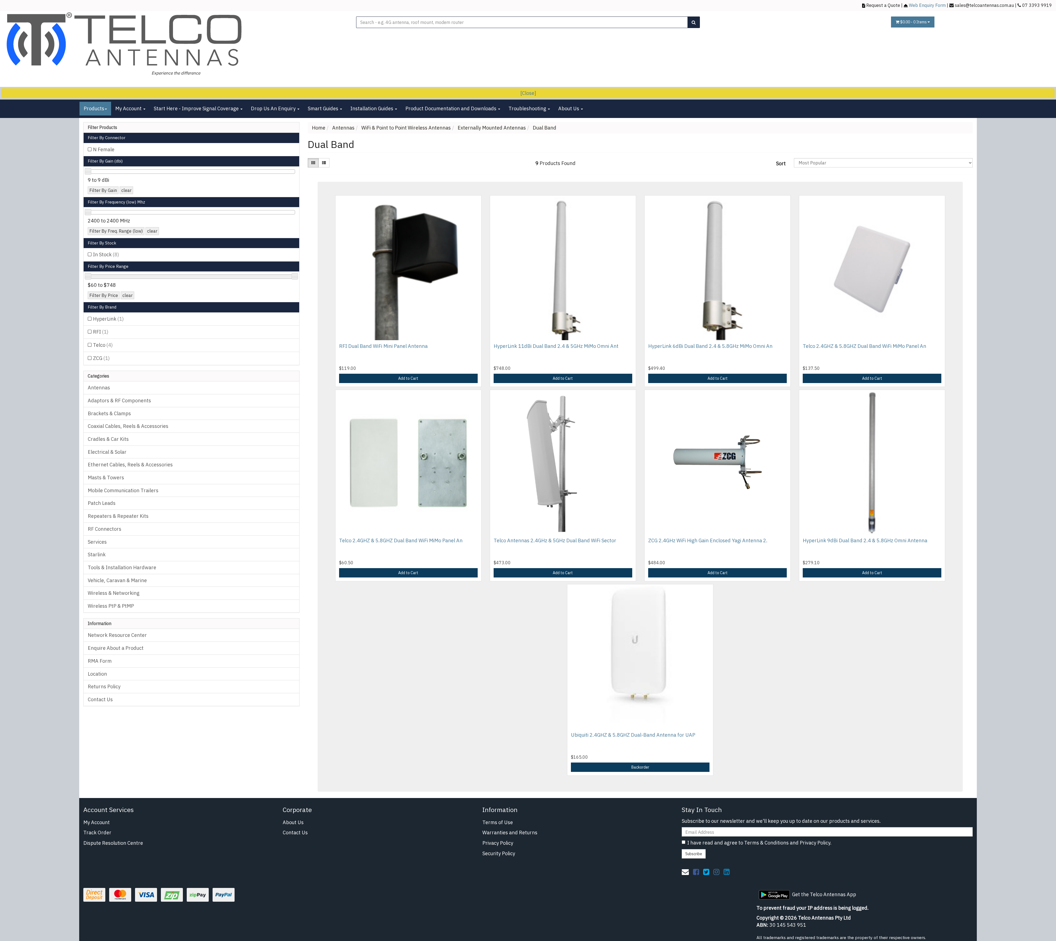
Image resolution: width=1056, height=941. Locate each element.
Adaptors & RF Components (119, 400)
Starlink (97, 554)
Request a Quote (883, 5)
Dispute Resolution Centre (113, 843)
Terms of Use (497, 822)
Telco (103, 345)
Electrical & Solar (107, 452)
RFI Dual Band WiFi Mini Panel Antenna (383, 346)
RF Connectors (104, 529)
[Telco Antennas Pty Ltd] (125, 40)
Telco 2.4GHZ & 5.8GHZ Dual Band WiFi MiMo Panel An (864, 346)
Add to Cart (408, 378)
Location (97, 674)
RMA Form (100, 661)
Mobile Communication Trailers (123, 490)
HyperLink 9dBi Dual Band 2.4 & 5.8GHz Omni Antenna (865, 540)
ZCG (101, 358)
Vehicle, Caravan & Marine (117, 580)
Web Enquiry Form (927, 5)
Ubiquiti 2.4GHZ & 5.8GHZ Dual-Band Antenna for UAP (633, 735)
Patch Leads (102, 503)
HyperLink (108, 319)
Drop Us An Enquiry (274, 108)
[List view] (323, 162)
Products (94, 108)
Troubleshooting (527, 108)
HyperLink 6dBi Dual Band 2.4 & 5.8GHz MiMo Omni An (710, 346)
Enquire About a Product (116, 648)
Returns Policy (104, 686)
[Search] (694, 22)
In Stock (106, 254)
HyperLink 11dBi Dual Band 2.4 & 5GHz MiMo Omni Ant (556, 346)
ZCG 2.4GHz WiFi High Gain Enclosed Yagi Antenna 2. (708, 540)
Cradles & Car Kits (108, 439)
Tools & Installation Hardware (122, 567)
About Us (569, 108)
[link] (696, 871)
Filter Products (102, 127)
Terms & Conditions (766, 843)
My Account (129, 108)
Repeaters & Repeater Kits (118, 516)
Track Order (97, 832)
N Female (103, 149)
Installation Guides (372, 108)
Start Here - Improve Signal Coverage (197, 108)
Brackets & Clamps (109, 413)
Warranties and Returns (509, 832)
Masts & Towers (106, 477)
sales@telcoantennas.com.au (984, 5)
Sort (781, 163)
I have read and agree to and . (759, 843)
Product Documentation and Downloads (451, 108)
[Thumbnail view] (313, 162)
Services (97, 542)
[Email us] (685, 871)
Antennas (99, 387)
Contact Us (100, 699)
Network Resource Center (117, 635)
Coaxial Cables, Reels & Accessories (128, 426)
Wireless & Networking (113, 593)
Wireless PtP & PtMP (111, 606)
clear (126, 190)
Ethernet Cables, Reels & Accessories (130, 464)
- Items (914, 22)
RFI (100, 332)
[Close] (528, 93)
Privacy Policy (497, 843)
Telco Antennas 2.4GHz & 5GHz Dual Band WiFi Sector (555, 540)
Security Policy (498, 853)
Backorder (640, 767)
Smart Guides (323, 108)
